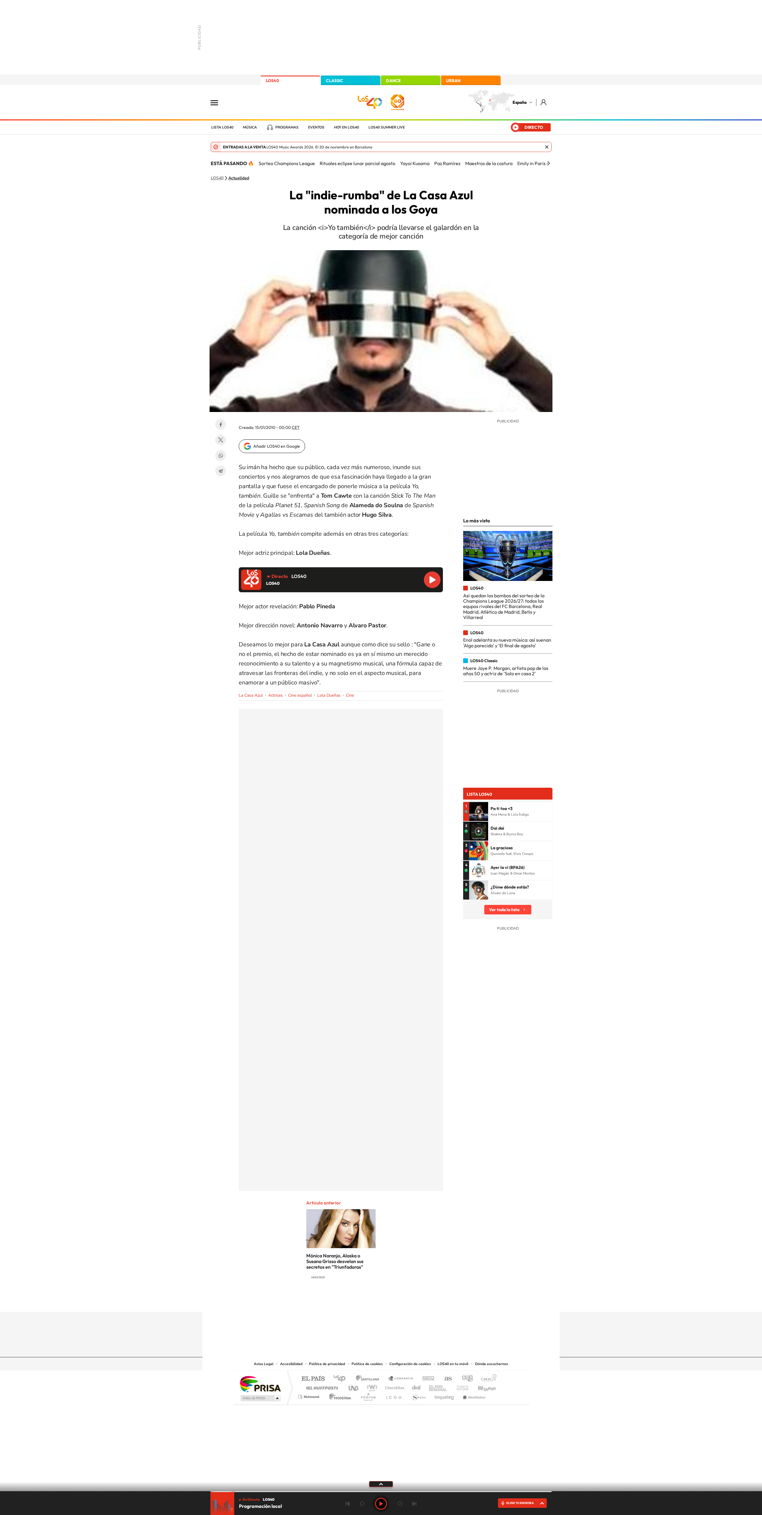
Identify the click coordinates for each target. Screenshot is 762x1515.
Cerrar (546, 147)
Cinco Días (393, 1386)
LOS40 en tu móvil (453, 1364)
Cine (350, 695)
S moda (418, 1395)
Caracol (487, 1379)
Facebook (220, 424)
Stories (416, 1300)
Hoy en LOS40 (346, 127)
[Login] (544, 102)
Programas (287, 127)
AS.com (445, 1379)
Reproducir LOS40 (432, 579)
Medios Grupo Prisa (260, 1398)
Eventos (316, 127)
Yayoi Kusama (415, 163)
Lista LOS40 (222, 127)
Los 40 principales (341, 1379)
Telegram (220, 471)
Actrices (275, 695)
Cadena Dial (416, 1386)
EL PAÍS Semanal (438, 1386)
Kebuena (481, 1386)
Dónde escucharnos (491, 1364)
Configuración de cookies (410, 1364)
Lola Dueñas (329, 695)
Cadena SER (426, 1379)
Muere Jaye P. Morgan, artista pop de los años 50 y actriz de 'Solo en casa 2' (505, 670)
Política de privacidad (327, 1364)
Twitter (220, 440)
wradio (371, 1386)
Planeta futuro (460, 1386)
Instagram (345, 1300)
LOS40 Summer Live (386, 127)
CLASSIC (334, 80)
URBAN (453, 80)
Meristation (473, 1395)
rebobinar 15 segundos (362, 1503)
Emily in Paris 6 (533, 163)
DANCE (393, 80)
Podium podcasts (368, 1395)
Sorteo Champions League (287, 163)
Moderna (338, 1395)
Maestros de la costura (489, 163)
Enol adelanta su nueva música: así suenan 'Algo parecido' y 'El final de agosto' (507, 642)
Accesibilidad (291, 1364)
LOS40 (272, 80)
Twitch (405, 1300)
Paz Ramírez (447, 163)
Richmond (309, 1395)
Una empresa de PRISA (260, 1383)
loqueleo (444, 1395)
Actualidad (238, 178)
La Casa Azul (251, 695)
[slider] (381, 1491)
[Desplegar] (381, 1483)
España (520, 102)
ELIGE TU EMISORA (520, 1503)
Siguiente (414, 1503)
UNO (354, 1386)
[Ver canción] (478, 811)
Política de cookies (367, 1364)
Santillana (369, 1379)
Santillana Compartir (401, 1379)
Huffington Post (320, 1386)
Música (250, 127)
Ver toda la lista (504, 909)
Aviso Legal (264, 1364)
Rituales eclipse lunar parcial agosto (357, 163)
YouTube (369, 1300)
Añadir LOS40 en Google (276, 446)
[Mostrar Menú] (218, 102)
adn (465, 1379)
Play (381, 1503)
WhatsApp (220, 455)
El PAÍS (313, 1379)
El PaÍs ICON (393, 1395)
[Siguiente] (549, 163)
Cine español (300, 695)
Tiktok (357, 1300)
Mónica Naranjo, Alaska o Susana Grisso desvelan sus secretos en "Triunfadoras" (334, 1261)
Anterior (347, 1503)
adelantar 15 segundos (400, 1503)
